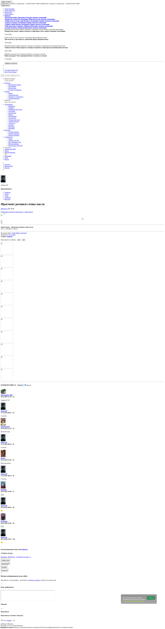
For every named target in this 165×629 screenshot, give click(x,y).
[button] (10, 9)
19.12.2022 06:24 (6, 507)
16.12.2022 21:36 (6, 397)
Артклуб (10, 101)
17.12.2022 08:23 (6, 412)
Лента (6, 194)
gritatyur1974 (5, 427)
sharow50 (4, 411)
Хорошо (150, 598)
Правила (17, 627)
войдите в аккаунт (34, 580)
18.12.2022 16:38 (6, 491)
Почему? (25, 549)
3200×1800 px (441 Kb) (19, 233)
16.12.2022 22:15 (6, 428)
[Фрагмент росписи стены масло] (17, 212)
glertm (3, 458)
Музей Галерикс (10, 79)
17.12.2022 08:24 (6, 444)
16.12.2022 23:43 (6, 460)
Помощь (4, 625)
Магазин (7, 199)
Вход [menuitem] (6, 72)
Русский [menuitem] (7, 70)
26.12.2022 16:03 (6, 523)
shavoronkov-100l (6, 395)
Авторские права (67, 627)
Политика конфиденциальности (51, 627)
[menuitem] (16, 70)
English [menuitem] (12, 70)
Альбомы (8, 197)
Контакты (20, 625)
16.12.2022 (12, 235)
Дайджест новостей (11, 63)
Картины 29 (5, 557)
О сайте (14, 625)
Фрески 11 (14, 557)
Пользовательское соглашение (30, 627)
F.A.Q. (9, 625)
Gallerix (9, 620)
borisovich (4, 521)
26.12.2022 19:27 (6, 539)
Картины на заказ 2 (24, 557)
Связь (6, 196)
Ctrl (19, 240)
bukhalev (4, 490)
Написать (20, 385)
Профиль (8, 192)
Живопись (4, 209)
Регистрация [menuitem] (12, 72)
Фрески (9, 236)
